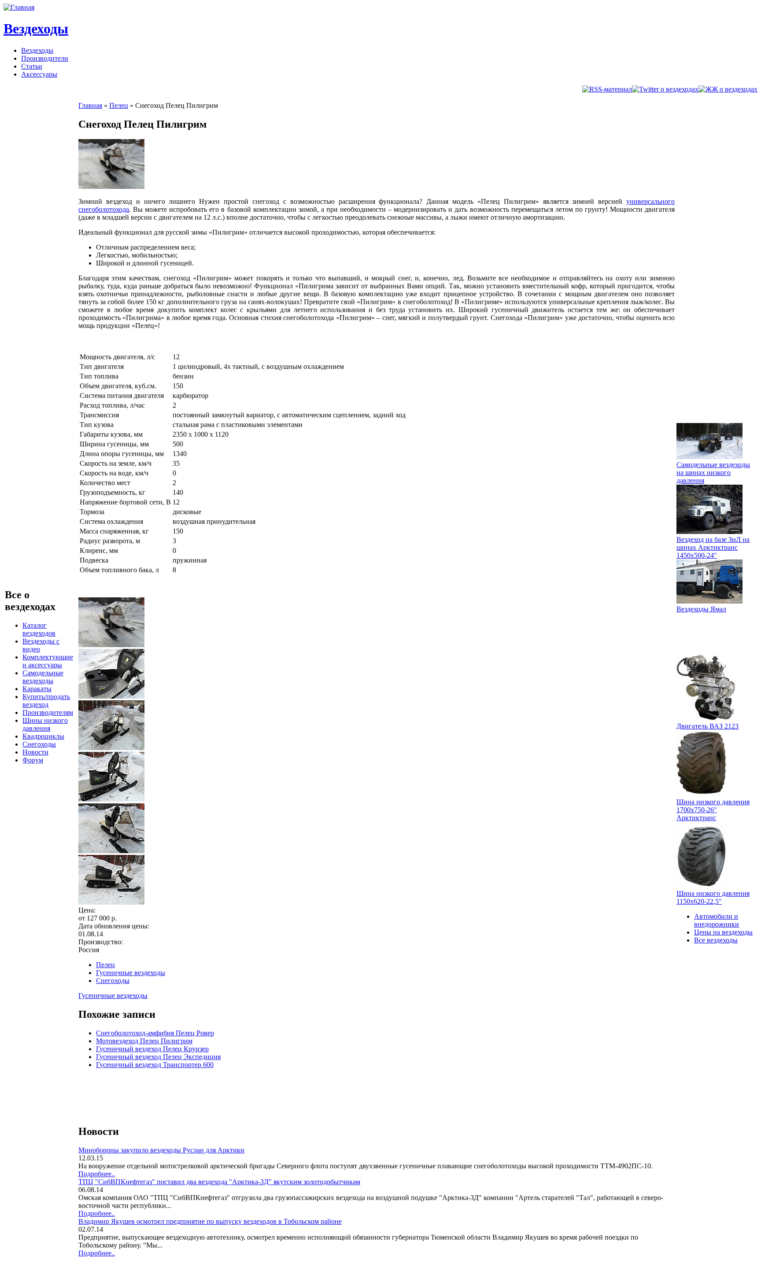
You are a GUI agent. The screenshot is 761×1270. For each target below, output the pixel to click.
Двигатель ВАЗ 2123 (707, 726)
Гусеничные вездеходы (130, 972)
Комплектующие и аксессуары (47, 661)
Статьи (31, 66)
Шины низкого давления (45, 724)
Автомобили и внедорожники (716, 920)
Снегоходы (39, 744)
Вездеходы (36, 29)
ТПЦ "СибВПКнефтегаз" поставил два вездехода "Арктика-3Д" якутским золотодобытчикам (219, 1181)
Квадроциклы (43, 736)
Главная (90, 105)
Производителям (47, 712)
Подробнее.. (96, 1174)
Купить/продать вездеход (46, 700)
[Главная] (19, 7)
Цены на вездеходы (723, 932)
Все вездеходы (716, 940)
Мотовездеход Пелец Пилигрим (144, 1041)
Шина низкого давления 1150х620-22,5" (713, 897)
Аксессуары (39, 74)
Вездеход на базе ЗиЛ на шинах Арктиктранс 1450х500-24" (713, 547)
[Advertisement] (238, 1095)
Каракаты (37, 688)
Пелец (118, 105)
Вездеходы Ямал (701, 609)
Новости (35, 752)
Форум (32, 760)
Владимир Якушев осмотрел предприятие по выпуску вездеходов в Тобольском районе (210, 1221)
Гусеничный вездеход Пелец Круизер (152, 1049)
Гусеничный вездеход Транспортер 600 (155, 1064)
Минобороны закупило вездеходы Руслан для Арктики (161, 1150)
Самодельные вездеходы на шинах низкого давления (713, 472)
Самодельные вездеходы (42, 677)
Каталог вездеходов (38, 629)
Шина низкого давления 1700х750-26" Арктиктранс (713, 809)
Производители (44, 58)
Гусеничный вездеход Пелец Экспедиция (158, 1056)
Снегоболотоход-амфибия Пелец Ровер (155, 1033)
